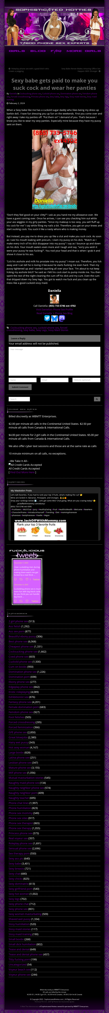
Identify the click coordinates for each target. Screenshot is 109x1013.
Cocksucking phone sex (30, 93)
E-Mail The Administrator (29, 1006)
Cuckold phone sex (50, 93)
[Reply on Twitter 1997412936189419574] (16, 601)
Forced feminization (21, 727)
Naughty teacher (19, 798)
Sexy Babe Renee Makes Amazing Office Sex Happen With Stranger (80, 69)
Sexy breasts (16, 868)
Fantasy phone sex (20, 702)
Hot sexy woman (19, 747)
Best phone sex (18, 641)
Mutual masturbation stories (26, 778)
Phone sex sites (18, 818)
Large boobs (16, 752)
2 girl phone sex (18, 621)
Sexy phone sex (18, 909)
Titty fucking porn (19, 959)
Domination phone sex (70, 93)
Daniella (13, 93)
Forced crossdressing (20, 96)
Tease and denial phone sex (26, 954)
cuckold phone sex (48, 327)
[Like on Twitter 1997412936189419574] (28, 601)
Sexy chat (14, 873)
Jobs (72, 1002)
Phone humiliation (20, 808)
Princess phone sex (40, 96)
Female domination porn (24, 707)
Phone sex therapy (20, 828)
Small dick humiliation (22, 944)
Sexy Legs (41, 330)
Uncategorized (17, 964)
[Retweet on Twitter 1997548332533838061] (22, 579)
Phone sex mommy (20, 813)
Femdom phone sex (21, 712)
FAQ (55, 51)
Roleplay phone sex (20, 843)
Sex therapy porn (19, 853)
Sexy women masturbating (25, 914)
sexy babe (29, 330)
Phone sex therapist (21, 823)
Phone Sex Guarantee (61, 1002)
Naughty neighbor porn (23, 793)
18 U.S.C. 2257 (46, 1002)
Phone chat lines (19, 803)
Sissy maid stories (78, 96)
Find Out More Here (22, 472)
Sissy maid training (20, 934)
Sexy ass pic (16, 858)
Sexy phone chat (19, 904)
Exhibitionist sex (18, 697)
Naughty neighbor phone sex (26, 788)
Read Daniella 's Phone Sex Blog (54, 313)
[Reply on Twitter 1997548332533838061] (16, 579)
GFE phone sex (18, 732)
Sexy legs (64, 96)
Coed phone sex (18, 656)
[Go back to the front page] (54, 26)
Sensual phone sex (20, 848)
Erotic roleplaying (19, 692)
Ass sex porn (16, 631)
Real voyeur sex (18, 838)
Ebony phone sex (19, 682)
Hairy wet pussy (18, 742)
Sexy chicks (16, 878)
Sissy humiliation (19, 924)
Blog (37, 51)
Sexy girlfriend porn (21, 889)
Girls (16, 51)
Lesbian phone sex (20, 762)
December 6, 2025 (21, 584)
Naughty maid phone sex (24, 783)
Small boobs (16, 939)
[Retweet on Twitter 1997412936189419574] (22, 601)
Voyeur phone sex (20, 974)
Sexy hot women (19, 894)
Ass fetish (15, 626)
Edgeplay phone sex (21, 687)
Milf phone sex (18, 772)
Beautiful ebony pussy (22, 636)
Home (37, 1002)
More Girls (83, 51)
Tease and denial (19, 949)
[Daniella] (54, 298)
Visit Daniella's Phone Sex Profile (54, 309)
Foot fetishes (16, 717)
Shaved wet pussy (20, 919)
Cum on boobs (18, 666)
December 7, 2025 (21, 563)
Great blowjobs (18, 737)
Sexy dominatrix (18, 883)
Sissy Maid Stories (58, 330)
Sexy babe (54, 96)
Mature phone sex (20, 767)
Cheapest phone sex (21, 646)
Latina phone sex (19, 757)
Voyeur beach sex (19, 969)
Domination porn (19, 677)
